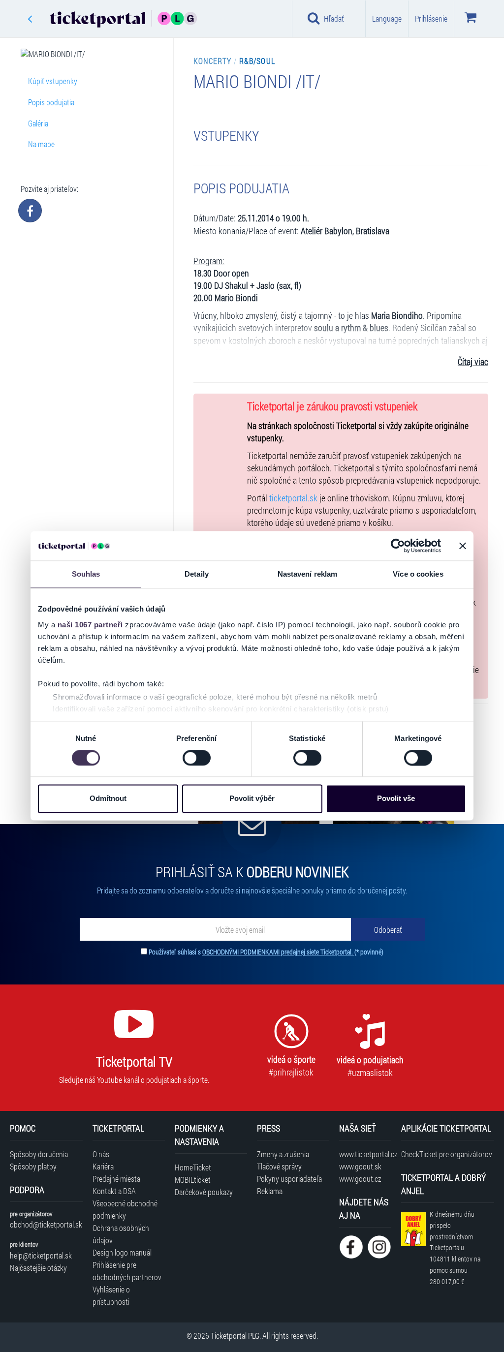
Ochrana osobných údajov (121, 1234)
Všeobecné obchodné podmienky (125, 1209)
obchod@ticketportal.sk (46, 1224)
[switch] (197, 758)
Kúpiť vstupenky (52, 81)
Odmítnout (108, 799)
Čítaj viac (473, 362)
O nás (101, 1154)
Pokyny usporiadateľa (289, 1178)
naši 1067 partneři (90, 624)
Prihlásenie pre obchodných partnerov (127, 1271)
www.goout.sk (360, 1166)
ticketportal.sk (293, 498)
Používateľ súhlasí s (266, 951)
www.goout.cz (360, 1178)
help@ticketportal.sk (41, 1255)
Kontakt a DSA (114, 1191)
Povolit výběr (252, 799)
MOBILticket (193, 1179)
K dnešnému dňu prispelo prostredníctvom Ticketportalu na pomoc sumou (455, 1247)
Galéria (38, 123)
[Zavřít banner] (462, 545)
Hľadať (334, 18)
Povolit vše (396, 799)
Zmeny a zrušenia (283, 1154)
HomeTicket (193, 1167)
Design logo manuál (122, 1252)
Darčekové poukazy (204, 1192)
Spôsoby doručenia (39, 1154)
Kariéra (103, 1166)
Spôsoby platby (33, 1166)
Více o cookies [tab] (418, 574)
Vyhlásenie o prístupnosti (111, 1295)
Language (387, 18)
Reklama (270, 1191)
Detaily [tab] (197, 574)
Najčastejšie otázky (38, 1267)
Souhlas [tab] (86, 574)
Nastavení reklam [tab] (308, 574)
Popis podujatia (51, 102)
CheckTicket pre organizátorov (446, 1154)
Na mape (41, 144)
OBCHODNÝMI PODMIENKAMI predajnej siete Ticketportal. (278, 951)
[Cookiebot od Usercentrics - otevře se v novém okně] (398, 545)
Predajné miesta (116, 1178)
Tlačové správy (279, 1166)
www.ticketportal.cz (365, 1154)
